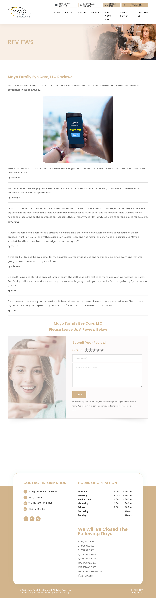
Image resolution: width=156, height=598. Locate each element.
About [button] (68, 12)
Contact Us (143, 14)
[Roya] (137, 592)
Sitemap (65, 592)
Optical (81, 12)
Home (57, 12)
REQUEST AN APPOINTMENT (136, 5)
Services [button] (96, 12)
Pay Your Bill (108, 16)
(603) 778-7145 (36, 497)
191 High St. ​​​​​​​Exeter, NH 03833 (42, 491)
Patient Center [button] (124, 14)
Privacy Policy (52, 592)
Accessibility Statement (33, 592)
